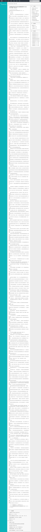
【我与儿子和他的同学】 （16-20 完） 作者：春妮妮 (16, 530)
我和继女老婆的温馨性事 (35, 16)
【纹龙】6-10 (11, 520)
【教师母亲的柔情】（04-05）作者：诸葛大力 (15, 528)
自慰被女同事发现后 (34, 19)
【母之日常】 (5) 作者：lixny (13, 525)
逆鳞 (2, 0)
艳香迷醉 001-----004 (34, 12)
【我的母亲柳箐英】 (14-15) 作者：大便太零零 (15, 517)
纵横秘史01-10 (34, 25)
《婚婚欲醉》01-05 (34, 28)
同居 (16, 3)
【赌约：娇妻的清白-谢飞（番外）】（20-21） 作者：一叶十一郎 (18, 515)
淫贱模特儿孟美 (34, 9)
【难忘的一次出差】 (11, 522)
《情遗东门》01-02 (34, 26)
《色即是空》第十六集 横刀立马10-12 (14, 512)
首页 (14, 3)
